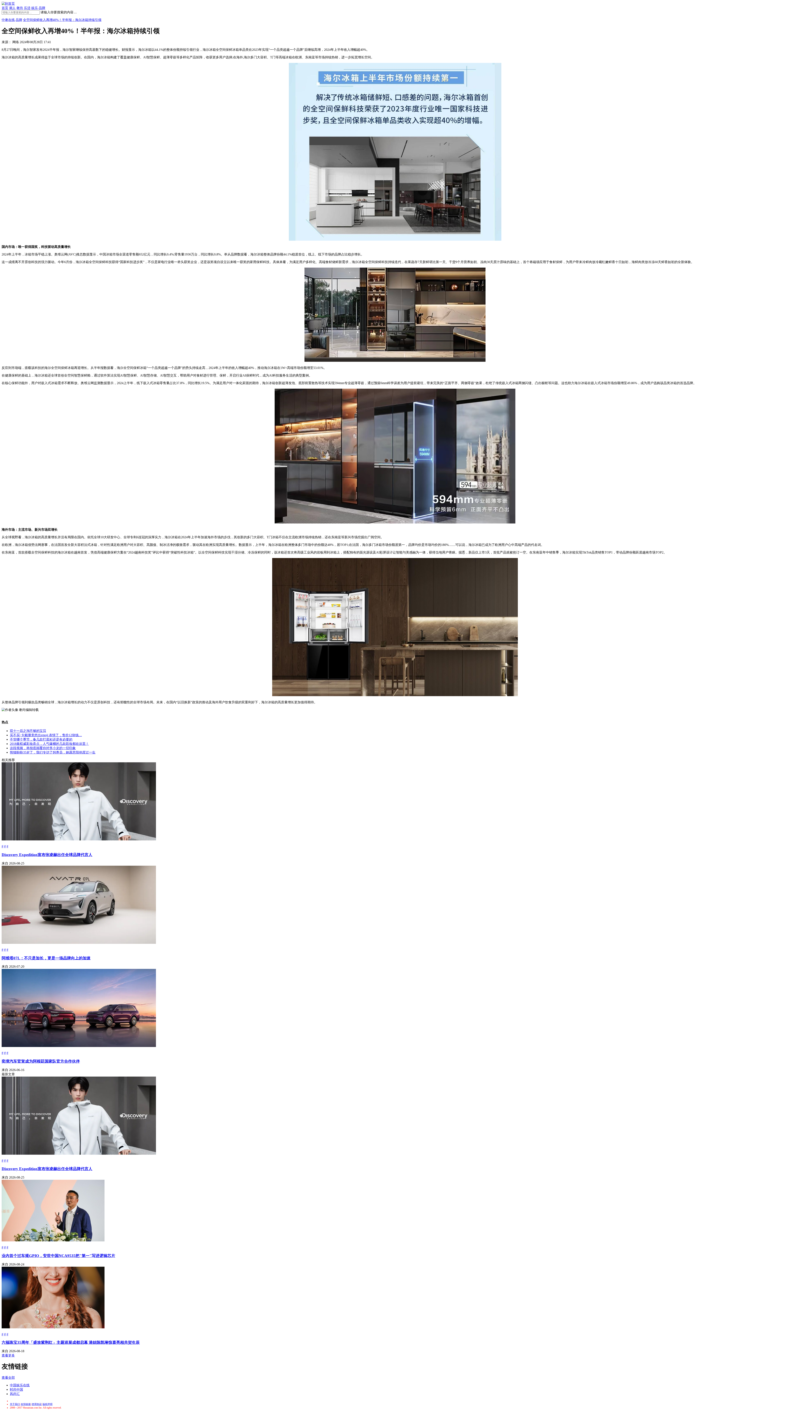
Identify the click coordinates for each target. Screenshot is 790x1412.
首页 (5, 8)
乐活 (27, 8)
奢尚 (19, 8)
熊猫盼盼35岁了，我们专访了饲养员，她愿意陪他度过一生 (52, 752)
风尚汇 (15, 1394)
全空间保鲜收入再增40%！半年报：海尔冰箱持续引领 (62, 20)
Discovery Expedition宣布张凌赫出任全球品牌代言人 (47, 855)
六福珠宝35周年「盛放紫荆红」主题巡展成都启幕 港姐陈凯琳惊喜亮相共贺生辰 (71, 1342)
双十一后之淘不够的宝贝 (28, 731)
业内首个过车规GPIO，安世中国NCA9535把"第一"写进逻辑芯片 (58, 1256)
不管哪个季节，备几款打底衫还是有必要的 (41, 739)
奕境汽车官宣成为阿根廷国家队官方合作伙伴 (41, 1061)
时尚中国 (16, 1389)
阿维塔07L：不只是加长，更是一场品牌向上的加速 (46, 958)
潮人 (12, 8)
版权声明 (47, 1404)
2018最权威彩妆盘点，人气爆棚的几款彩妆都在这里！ (49, 743)
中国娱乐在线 (20, 1385)
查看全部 (8, 1377)
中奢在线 (8, 20)
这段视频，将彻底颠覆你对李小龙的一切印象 (43, 748)
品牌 (42, 8)
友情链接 (26, 1404)
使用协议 (37, 1404)
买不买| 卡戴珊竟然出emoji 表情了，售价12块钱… (46, 735)
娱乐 (34, 8)
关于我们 (15, 1404)
